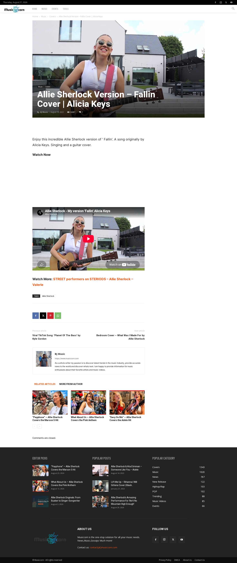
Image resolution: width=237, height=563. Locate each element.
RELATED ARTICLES (44, 384)
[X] (226, 2)
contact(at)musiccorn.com (103, 547)
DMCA (177, 560)
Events (55, 8)
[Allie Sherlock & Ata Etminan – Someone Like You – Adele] (100, 470)
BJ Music (44, 112)
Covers (52, 16)
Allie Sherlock (48, 296)
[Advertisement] (88, 128)
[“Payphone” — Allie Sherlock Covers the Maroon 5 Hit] (50, 402)
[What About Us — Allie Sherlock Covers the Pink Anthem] (88, 402)
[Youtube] (231, 2)
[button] (233, 9)
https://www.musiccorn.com (67, 358)
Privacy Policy (165, 560)
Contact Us (200, 560)
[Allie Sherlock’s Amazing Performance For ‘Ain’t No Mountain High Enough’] (100, 501)
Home (34, 8)
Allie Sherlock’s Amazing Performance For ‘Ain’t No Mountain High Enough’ (124, 500)
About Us (187, 560)
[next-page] (40, 426)
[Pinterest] (50, 315)
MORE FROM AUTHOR (71, 384)
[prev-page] (34, 426)
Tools (66, 8)
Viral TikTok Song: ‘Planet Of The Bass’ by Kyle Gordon (56, 337)
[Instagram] (220, 2)
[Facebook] (215, 2)
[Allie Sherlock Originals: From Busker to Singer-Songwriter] (40, 501)
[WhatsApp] (58, 315)
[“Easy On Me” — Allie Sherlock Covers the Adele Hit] (127, 402)
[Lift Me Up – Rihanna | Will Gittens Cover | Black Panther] (100, 486)
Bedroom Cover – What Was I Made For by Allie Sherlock (120, 337)
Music (44, 8)
